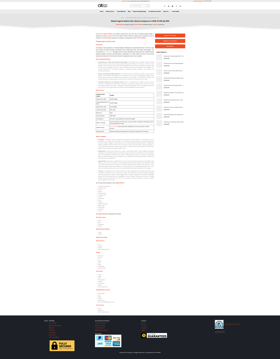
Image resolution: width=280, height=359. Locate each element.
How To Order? (52, 323)
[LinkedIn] (180, 6)
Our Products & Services (102, 321)
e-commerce (108, 52)
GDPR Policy (52, 330)
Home (101, 11)
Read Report (170, 46)
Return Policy (52, 335)
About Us (165, 11)
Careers (143, 330)
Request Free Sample (170, 35)
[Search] (147, 5)
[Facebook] (164, 6)
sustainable (121, 64)
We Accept (98, 334)
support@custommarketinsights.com (140, 1)
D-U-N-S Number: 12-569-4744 (231, 324)
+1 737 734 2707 (207, 1)
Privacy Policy (52, 332)
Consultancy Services (154, 11)
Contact (143, 321)
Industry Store (110, 11)
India (99, 278)
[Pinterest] (168, 6)
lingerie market (111, 139)
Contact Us (144, 328)
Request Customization (170, 41)
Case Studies (175, 11)
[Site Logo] (106, 6)
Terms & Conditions (54, 337)
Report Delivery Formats (55, 325)
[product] (159, 57)
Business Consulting (100, 325)
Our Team (143, 325)
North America (113, 126)
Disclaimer (51, 328)
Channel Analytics (99, 328)
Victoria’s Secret (102, 188)
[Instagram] (176, 6)
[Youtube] (172, 6)
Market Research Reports (101, 330)
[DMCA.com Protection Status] (232, 332)
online (120, 163)
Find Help (51, 321)
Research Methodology (139, 11)
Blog (129, 11)
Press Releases (121, 11)
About (46, 321)
